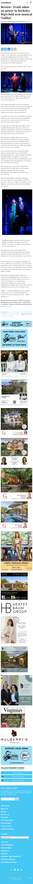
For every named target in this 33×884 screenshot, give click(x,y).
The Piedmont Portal (8, 862)
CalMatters (5, 851)
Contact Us (5, 814)
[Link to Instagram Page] (18, 869)
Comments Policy (7, 829)
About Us (4, 809)
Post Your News (7, 820)
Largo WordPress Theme (15, 878)
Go (17, 799)
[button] (27, 2)
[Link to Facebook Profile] (12, 869)
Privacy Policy (6, 823)
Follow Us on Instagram (18, 780)
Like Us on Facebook (18, 773)
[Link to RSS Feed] (21, 869)
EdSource (4, 854)
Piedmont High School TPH (11, 856)
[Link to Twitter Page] (15, 869)
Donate (3, 812)
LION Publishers (7, 845)
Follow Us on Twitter (18, 776)
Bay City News (6, 848)
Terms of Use (6, 826)
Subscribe (4, 817)
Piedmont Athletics (8, 859)
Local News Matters (7, 316)
